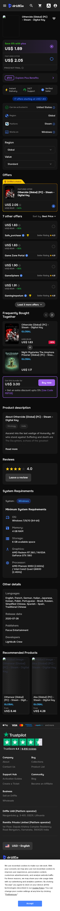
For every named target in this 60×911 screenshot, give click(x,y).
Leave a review (18, 477)
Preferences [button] (11, 894)
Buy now (47, 382)
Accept (30, 903)
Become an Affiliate (42, 783)
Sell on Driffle (10, 795)
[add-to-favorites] (54, 18)
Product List (38, 766)
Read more (12, 449)
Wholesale (8, 800)
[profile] (55, 6)
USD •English (21, 846)
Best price (47, 216)
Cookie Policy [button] (38, 888)
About (6, 761)
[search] (31, 6)
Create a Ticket (11, 783)
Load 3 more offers (28, 304)
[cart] (40, 6)
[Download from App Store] (49, 6)
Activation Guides (12, 778)
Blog (33, 778)
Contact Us (9, 766)
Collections (37, 761)
